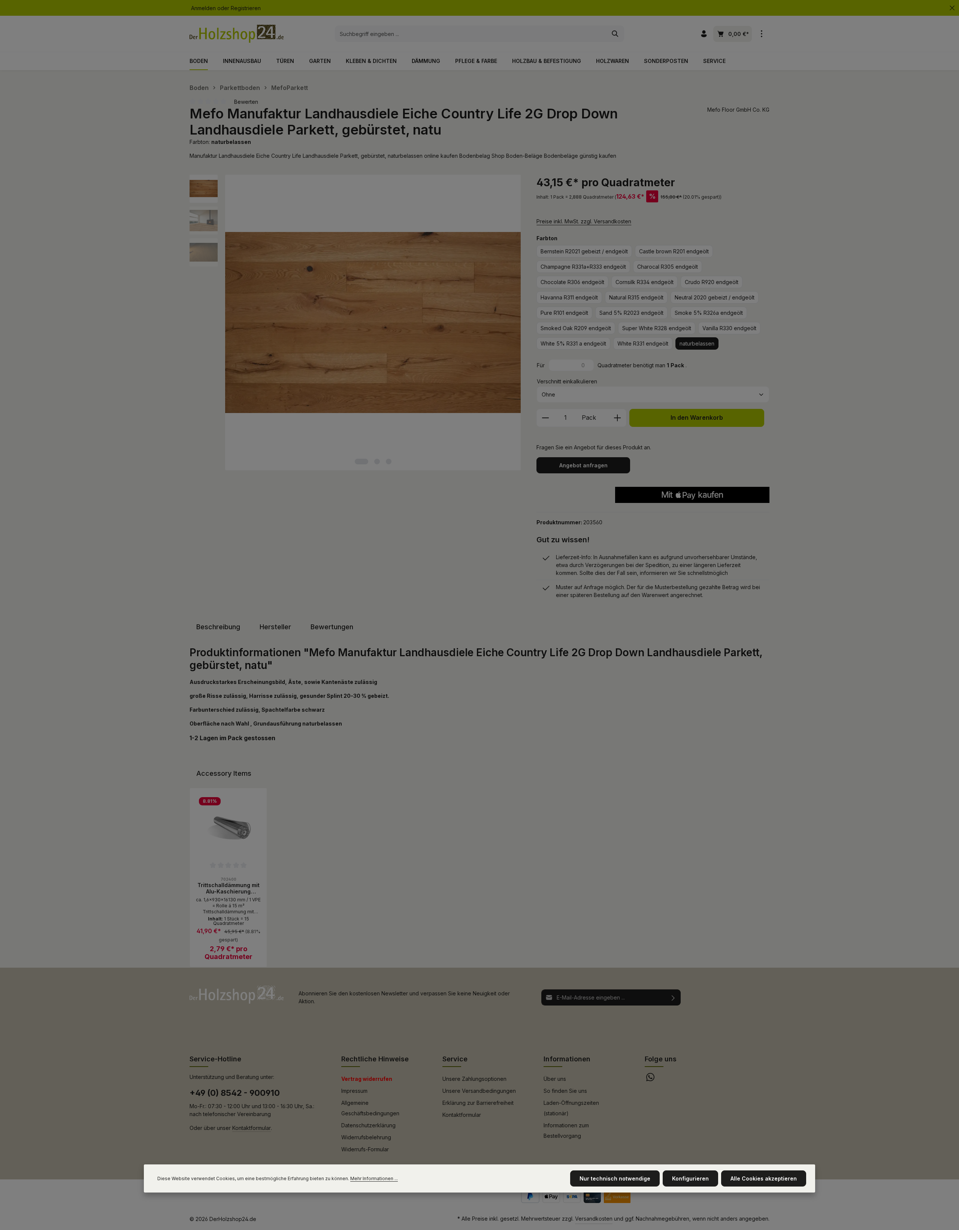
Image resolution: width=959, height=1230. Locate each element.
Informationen (567, 1059)
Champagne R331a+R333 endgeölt (583, 266)
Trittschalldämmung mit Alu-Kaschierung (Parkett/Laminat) (228, 888)
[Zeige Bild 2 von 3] (377, 461)
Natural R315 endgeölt (636, 297)
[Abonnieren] (673, 997)
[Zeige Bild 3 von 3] (388, 461)
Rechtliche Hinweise (375, 1059)
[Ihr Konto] (704, 34)
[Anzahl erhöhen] (617, 418)
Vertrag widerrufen (366, 1079)
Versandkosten (593, 1218)
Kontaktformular (251, 1128)
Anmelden (203, 8)
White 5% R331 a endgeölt (573, 343)
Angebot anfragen (583, 465)
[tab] (218, 626)
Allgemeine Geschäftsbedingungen (370, 1108)
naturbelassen (697, 343)
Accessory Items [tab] (223, 773)
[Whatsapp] (650, 1079)
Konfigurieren (690, 1178)
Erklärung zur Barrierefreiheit (478, 1103)
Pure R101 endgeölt (564, 313)
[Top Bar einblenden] (761, 34)
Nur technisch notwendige (615, 1178)
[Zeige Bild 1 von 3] (361, 461)
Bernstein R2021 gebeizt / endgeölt (584, 251)
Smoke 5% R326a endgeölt (709, 313)
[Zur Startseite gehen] (237, 34)
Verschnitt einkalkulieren (567, 381)
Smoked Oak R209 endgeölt (576, 328)
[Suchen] (615, 33)
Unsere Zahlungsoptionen (474, 1079)
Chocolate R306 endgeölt (572, 282)
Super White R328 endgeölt (656, 328)
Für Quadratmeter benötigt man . (612, 365)
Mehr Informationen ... (374, 1178)
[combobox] (471, 33)
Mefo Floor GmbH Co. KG (738, 109)
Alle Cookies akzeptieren (763, 1178)
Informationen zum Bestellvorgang (566, 1130)
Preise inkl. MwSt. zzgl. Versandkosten (583, 221)
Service (455, 1059)
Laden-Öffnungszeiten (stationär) (571, 1108)
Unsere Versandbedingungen (479, 1091)
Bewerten (246, 102)
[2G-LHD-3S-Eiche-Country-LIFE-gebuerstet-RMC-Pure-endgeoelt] (373, 323)
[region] (355, 323)
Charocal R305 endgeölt (667, 266)
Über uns (555, 1079)
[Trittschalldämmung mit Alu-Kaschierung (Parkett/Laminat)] (228, 826)
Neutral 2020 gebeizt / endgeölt (714, 297)
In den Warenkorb (697, 417)
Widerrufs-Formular (365, 1149)
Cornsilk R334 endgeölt (644, 282)
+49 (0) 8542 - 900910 (235, 1093)
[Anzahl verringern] (545, 418)
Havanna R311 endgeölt (569, 297)
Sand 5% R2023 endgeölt (631, 313)
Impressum (354, 1091)
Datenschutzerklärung (368, 1125)
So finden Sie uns (565, 1091)
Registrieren (246, 8)
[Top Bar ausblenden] (952, 8)
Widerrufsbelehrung (366, 1137)
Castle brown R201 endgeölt (674, 251)
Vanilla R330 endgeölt (729, 328)
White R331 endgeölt (642, 343)
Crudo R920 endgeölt (711, 282)
